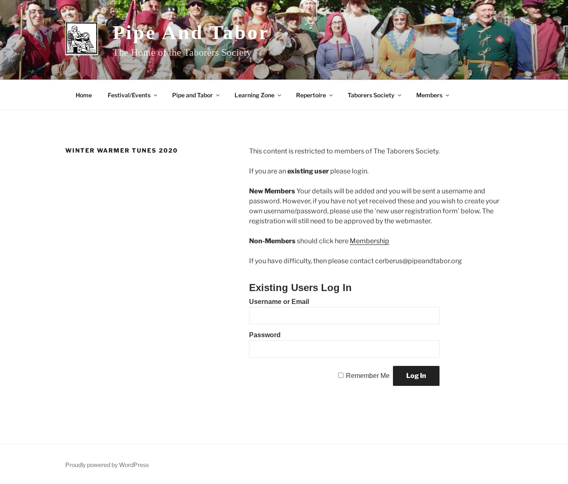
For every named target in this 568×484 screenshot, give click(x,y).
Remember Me (368, 375)
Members (429, 95)
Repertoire (311, 95)
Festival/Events (129, 95)
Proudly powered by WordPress (107, 464)
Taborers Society (371, 95)
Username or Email (279, 301)
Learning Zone (254, 95)
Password (265, 334)
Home (84, 95)
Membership (369, 241)
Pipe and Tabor (191, 32)
